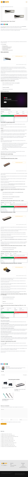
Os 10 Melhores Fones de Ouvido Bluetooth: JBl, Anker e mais (8, 446)
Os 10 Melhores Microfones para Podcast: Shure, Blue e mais (8, 442)
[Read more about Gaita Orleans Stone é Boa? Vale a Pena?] (8, 383)
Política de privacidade (13, 465)
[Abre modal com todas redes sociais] (7, 24)
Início (1, 6)
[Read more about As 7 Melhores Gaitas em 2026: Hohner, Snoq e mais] (20, 384)
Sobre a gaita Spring (5, 52)
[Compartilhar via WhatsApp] (5, 24)
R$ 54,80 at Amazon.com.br (19, 162)
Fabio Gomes (6, 108)
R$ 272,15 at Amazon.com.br (19, 267)
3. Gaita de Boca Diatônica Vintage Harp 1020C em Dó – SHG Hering (11, 263)
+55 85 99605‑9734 (23, 466)
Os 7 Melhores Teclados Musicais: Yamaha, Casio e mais (8, 445)
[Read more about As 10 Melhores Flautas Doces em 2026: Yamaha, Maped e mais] (8, 395)
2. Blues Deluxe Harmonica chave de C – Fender (8, 212)
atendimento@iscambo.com (23, 467)
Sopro (3, 6)
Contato (23, 464)
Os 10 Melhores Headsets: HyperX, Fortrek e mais (7, 437)
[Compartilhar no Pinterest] (4, 24)
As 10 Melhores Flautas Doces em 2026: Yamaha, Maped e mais (7, 399)
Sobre (23, 465)
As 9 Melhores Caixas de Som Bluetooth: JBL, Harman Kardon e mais (9, 436)
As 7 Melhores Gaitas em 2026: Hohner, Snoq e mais (19, 389)
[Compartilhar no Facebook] (1, 24)
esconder (5, 44)
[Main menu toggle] (26, 2)
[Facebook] (1, 465)
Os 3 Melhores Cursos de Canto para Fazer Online (7, 441)
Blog (10, 464)
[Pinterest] (5, 465)
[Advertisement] (14, 36)
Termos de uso (12, 466)
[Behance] (2, 371)
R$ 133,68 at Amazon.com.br (19, 216)
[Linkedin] (1, 371)
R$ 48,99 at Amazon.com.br (19, 56)
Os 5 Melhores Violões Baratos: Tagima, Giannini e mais (8, 440)
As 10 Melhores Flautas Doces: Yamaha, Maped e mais (8, 435)
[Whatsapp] (6, 465)
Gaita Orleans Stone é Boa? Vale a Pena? (8, 387)
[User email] (3, 371)
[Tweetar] (2, 24)
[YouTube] (4, 465)
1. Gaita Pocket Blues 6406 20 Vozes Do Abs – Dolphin (9, 158)
